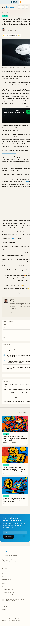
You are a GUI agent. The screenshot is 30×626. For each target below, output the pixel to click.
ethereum (22, 293)
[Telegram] (10, 560)
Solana (4, 331)
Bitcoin (4, 324)
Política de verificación (7, 589)
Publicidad (4, 606)
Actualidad (4, 568)
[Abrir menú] (19, 7)
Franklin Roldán (11, 622)
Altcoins (8, 12)
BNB (4, 334)
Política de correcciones (8, 592)
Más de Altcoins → (22, 412)
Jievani (14, 238)
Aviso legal (4, 612)
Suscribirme (8, 536)
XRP (4, 337)
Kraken (27, 181)
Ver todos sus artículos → (16, 314)
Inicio (3, 12)
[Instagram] (7, 560)
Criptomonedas (6, 293)
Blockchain (4, 571)
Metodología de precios (8, 594)
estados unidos (15, 293)
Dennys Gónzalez (11, 28)
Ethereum (5, 327)
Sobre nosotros (6, 603)
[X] (11, 311)
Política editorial (6, 586)
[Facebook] (14, 560)
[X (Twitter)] (3, 560)
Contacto (4, 609)
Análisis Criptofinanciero (8, 579)
